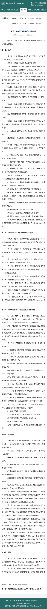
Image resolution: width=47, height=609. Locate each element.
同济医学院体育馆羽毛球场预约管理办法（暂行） (25, 589)
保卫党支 (37, 10)
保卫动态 (16, 10)
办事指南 (30, 10)
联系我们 (3, 13)
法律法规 (23, 10)
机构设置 (10, 10)
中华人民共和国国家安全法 (17, 585)
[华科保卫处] (12, 3)
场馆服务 (43, 10)
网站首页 (3, 10)
